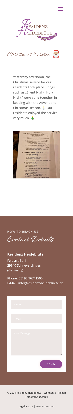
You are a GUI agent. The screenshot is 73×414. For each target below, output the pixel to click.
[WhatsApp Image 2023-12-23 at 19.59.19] (36, 177)
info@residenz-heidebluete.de (40, 283)
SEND (51, 364)
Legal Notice (26, 406)
